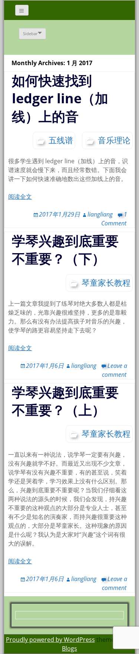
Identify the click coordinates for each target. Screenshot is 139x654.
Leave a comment (114, 583)
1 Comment (114, 218)
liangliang (100, 214)
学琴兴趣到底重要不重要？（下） (65, 250)
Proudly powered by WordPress (50, 639)
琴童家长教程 (106, 282)
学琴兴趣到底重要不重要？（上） (65, 401)
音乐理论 (114, 139)
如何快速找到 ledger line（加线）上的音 (60, 98)
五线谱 (61, 139)
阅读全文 (20, 196)
